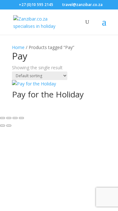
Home (18, 47)
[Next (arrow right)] (8, 126)
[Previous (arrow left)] (2, 126)
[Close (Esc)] (21, 118)
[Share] (15, 118)
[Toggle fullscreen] (8, 118)
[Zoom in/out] (2, 118)
